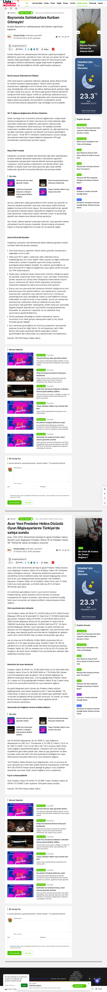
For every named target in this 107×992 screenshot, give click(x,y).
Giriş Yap (28, 502)
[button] (31, 12)
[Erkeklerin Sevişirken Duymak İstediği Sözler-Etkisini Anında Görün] (88, 203)
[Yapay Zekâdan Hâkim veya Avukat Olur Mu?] (54, 193)
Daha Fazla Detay (89, 111)
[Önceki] (78, 32)
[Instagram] (99, 978)
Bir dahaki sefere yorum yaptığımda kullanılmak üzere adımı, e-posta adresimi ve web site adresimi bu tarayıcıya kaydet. (39, 496)
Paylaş (100, 989)
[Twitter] (94, 978)
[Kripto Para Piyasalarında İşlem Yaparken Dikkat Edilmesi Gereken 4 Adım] (88, 129)
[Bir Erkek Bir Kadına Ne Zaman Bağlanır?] (88, 538)
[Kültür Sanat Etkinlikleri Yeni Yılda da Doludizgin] (88, 141)
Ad (9, 487)
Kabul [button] (24, 985)
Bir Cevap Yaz (15, 459)
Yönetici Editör (19, 35)
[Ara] (6, 8)
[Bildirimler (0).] (104, 503)
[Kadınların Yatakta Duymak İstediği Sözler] (88, 191)
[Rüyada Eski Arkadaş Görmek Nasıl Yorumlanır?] (88, 166)
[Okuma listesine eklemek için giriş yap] (53, 49)
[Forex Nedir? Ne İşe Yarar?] (89, 32)
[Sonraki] (99, 32)
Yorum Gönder (14, 502)
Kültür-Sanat (41, 355)
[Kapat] (88, 983)
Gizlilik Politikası (9, 985)
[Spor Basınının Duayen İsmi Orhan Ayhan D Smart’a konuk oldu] (88, 154)
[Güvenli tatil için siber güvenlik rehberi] (22, 183)
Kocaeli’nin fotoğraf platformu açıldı (50, 422)
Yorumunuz (18, 468)
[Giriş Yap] (11, 8)
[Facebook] (89, 978)
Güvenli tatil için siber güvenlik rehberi (51, 358)
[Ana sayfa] (27, 3)
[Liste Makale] (11, 3)
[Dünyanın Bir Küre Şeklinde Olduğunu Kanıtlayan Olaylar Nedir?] (88, 179)
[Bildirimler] (16, 8)
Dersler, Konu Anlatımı (58, 979)
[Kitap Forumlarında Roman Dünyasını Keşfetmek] (54, 183)
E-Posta (43, 487)
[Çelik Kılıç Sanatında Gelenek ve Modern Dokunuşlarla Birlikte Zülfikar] (22, 193)
